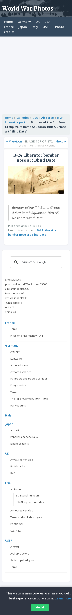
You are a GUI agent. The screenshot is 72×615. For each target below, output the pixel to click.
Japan (23, 27)
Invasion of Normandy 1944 (26, 335)
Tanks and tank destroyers (26, 517)
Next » (60, 141)
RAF (12, 473)
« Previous (14, 141)
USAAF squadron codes (30, 502)
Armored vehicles (20, 372)
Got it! (40, 607)
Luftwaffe (16, 358)
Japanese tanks (19, 443)
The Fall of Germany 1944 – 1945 (29, 398)
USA (47, 22)
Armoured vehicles (21, 460)
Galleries (23, 118)
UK (38, 22)
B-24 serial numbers (28, 495)
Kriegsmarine (18, 385)
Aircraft (14, 430)
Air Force (47, 118)
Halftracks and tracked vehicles (29, 378)
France (9, 27)
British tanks (17, 466)
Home (8, 22)
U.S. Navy (15, 530)
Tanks (14, 329)
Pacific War (16, 524)
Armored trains (19, 365)
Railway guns (18, 405)
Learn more (63, 598)
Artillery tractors (19, 553)
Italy (35, 27)
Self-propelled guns (22, 560)
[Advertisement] (36, 74)
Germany (24, 22)
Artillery (14, 352)
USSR (46, 27)
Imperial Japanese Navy (24, 437)
